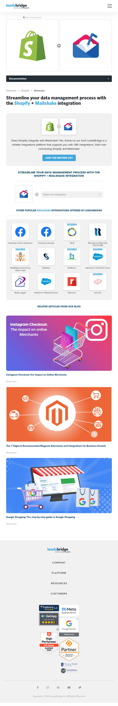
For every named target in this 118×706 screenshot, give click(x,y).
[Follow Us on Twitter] (80, 688)
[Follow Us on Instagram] (48, 688)
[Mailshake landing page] (86, 46)
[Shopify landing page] (32, 46)
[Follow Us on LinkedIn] (58, 688)
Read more (11, 381)
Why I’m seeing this (33, 17)
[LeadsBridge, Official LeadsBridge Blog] (17, 6)
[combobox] (72, 194)
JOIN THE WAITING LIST (59, 158)
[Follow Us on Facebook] (38, 688)
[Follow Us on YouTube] (69, 688)
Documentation (17, 78)
